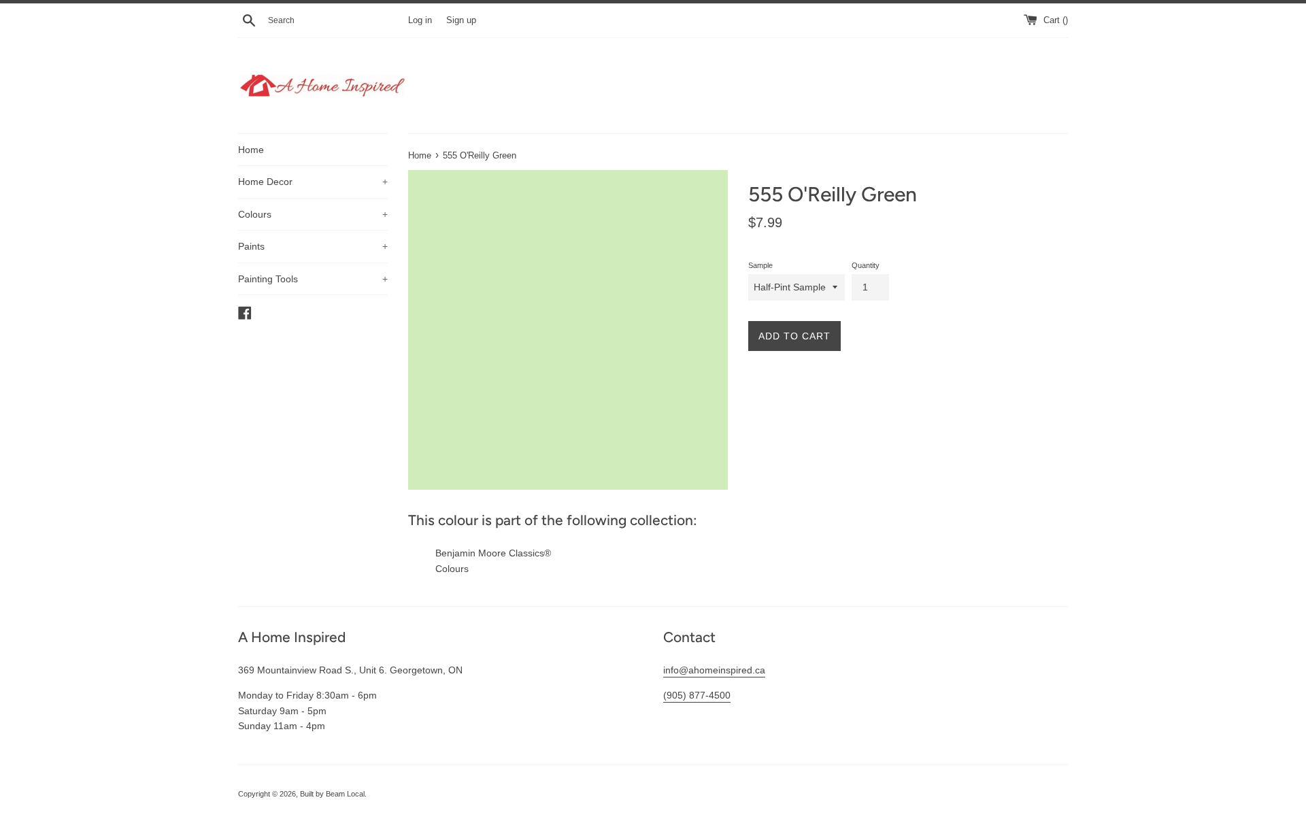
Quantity (866, 265)
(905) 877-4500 (697, 695)
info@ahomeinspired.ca (714, 670)
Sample (760, 265)
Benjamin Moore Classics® (493, 553)
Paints (313, 246)
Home (251, 149)
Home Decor (313, 181)
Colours (313, 214)
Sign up (461, 20)
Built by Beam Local (332, 794)
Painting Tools (313, 278)
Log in (420, 20)
